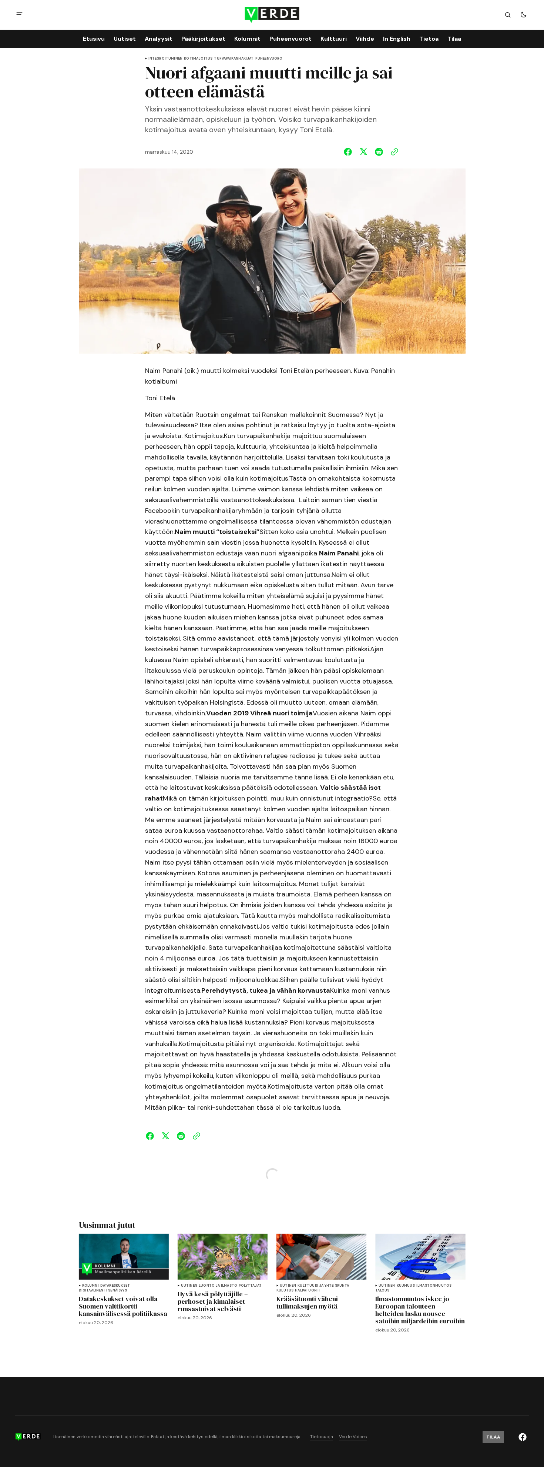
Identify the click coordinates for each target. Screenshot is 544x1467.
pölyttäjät (250, 1285)
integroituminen (165, 58)
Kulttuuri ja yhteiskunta (323, 1285)
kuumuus (406, 1285)
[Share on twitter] (363, 152)
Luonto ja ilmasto (218, 1285)
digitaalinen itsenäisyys (103, 1290)
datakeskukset (115, 1285)
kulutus (284, 1290)
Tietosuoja (321, 1436)
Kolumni (90, 1285)
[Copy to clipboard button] (393, 152)
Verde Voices (353, 1436)
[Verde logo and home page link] (272, 15)
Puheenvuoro (269, 58)
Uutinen (189, 1285)
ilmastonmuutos (434, 1285)
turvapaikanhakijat (233, 58)
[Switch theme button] (523, 15)
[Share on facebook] (349, 152)
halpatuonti (307, 1290)
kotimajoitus (198, 58)
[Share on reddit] (379, 152)
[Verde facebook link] (522, 1437)
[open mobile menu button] (19, 14)
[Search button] (508, 15)
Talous (382, 1290)
